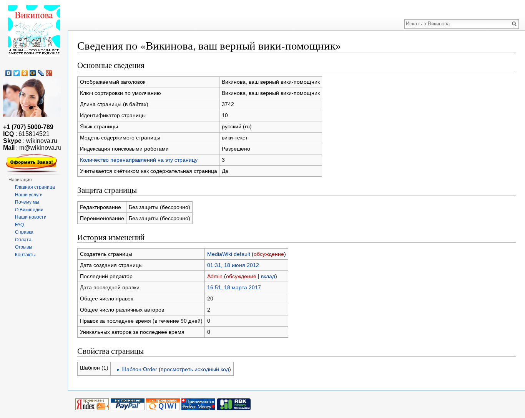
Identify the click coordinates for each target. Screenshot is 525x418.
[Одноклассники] (25, 73)
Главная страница (35, 187)
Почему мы (27, 202)
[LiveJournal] (41, 73)
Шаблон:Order (139, 369)
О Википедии (29, 209)
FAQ (19, 224)
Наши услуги (29, 194)
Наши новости (31, 217)
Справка (24, 232)
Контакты (25, 254)
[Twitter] (17, 73)
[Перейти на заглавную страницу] (34, 30)
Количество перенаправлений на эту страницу (139, 160)
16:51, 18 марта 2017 (234, 287)
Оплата (23, 239)
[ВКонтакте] (9, 73)
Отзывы (23, 247)
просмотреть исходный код (195, 369)
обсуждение (269, 254)
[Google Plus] (49, 73)
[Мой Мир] (33, 73)
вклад (268, 276)
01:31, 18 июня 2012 (233, 265)
